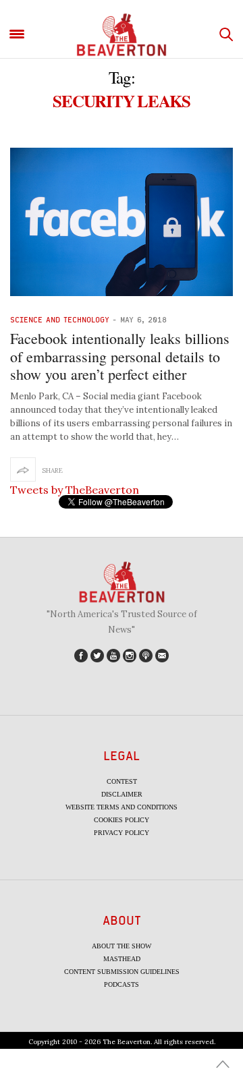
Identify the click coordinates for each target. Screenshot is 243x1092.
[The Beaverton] (121, 34)
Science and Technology (59, 319)
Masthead (121, 958)
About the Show (121, 946)
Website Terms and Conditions (121, 807)
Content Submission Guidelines (122, 971)
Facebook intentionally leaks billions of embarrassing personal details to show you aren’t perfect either (120, 356)
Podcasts (121, 984)
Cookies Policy (121, 820)
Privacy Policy (121, 832)
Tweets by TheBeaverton (74, 489)
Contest (122, 781)
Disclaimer (121, 794)
